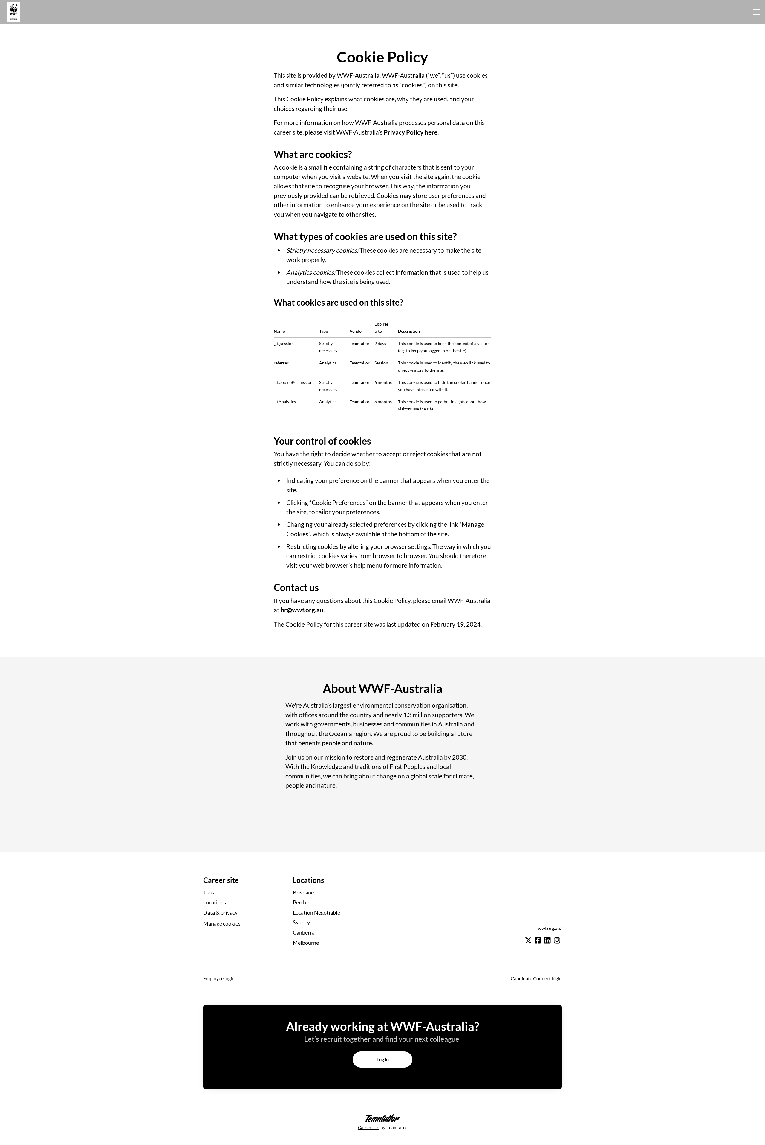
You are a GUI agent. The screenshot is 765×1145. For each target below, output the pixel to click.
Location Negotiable (316, 912)
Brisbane (303, 892)
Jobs (208, 892)
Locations (214, 902)
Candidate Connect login (536, 978)
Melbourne (306, 942)
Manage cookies (222, 923)
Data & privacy (220, 912)
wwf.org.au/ (550, 928)
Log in (383, 1059)
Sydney (301, 922)
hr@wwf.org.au (302, 609)
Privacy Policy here (410, 132)
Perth (299, 902)
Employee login (219, 978)
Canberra (304, 932)
